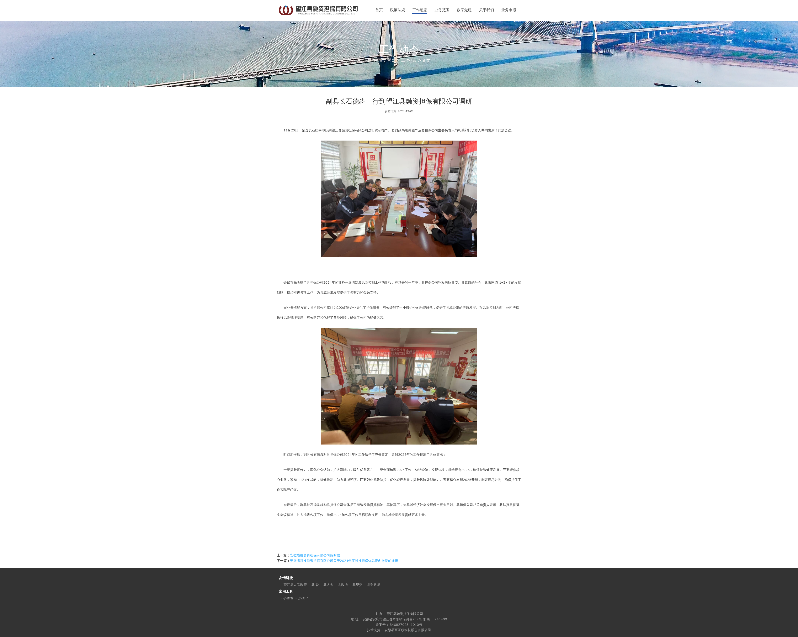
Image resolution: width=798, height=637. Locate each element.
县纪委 (357, 585)
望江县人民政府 (295, 585)
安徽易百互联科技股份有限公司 (407, 630)
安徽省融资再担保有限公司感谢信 (315, 555)
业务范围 (442, 9)
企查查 (288, 598)
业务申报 (508, 9)
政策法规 (397, 9)
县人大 (328, 585)
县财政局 (373, 585)
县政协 (343, 585)
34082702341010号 (406, 624)
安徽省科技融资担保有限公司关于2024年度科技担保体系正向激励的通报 (344, 561)
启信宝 (303, 598)
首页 (379, 9)
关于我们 (486, 9)
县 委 (315, 585)
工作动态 (419, 9)
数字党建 (464, 9)
